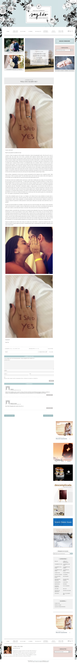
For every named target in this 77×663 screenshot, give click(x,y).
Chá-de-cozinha (58, 574)
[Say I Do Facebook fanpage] (72, 31)
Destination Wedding (57, 580)
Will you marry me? (15, 348)
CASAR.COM (57, 603)
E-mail (6, 373)
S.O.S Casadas (66, 585)
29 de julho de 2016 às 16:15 (15, 404)
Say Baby (57, 588)
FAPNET (47, 660)
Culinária (65, 574)
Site (30, 373)
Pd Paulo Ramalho (57, 586)
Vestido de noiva (67, 590)
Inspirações (57, 582)
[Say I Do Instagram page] (68, 31)
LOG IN (73, 1)
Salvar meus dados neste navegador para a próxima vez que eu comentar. (21, 378)
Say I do (65, 588)
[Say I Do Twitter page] (70, 31)
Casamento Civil (58, 564)
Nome (5, 370)
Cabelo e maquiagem (65, 562)
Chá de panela (66, 572)
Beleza (56, 561)
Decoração (65, 576)
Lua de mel (65, 582)
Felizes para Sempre (66, 580)
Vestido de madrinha (57, 591)
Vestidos (57, 593)
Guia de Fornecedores (60, 606)
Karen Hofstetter (37, 660)
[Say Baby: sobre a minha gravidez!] (64, 63)
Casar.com (57, 572)
